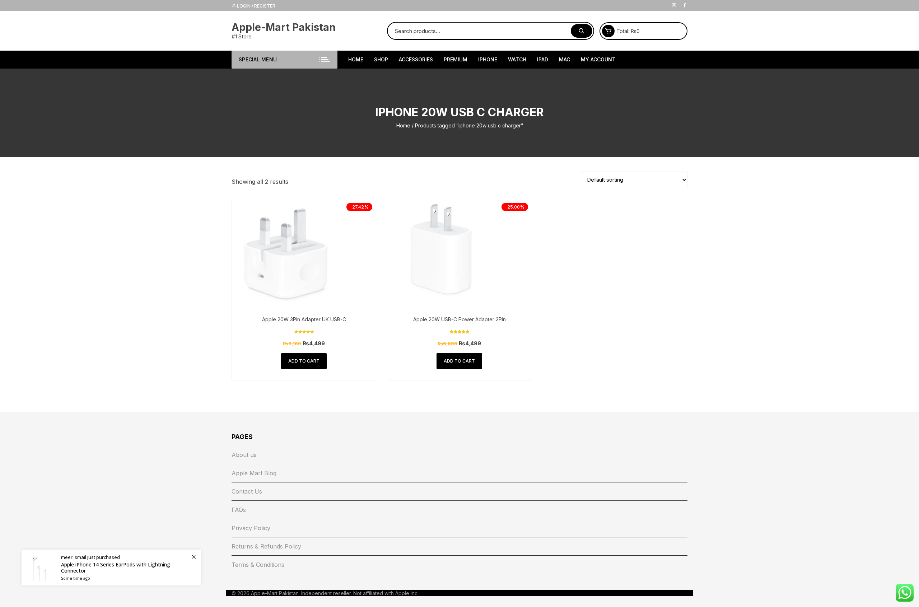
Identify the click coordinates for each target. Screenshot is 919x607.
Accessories (416, 59)
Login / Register (255, 6)
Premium (455, 59)
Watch (517, 59)
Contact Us (247, 491)
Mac (564, 59)
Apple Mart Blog (254, 473)
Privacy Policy (251, 528)
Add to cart (303, 361)
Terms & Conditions (258, 564)
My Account (598, 59)
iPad (542, 59)
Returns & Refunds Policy (266, 546)
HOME (355, 59)
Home (403, 125)
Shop (381, 59)
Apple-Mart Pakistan (284, 27)
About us (244, 454)
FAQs (239, 509)
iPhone (487, 59)
